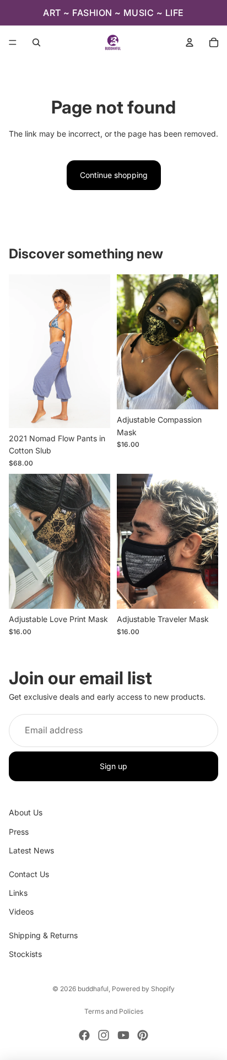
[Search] (36, 42)
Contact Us (29, 874)
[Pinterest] (142, 1035)
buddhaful (93, 989)
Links (18, 892)
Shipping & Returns (43, 935)
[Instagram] (103, 1035)
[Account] (189, 42)
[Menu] (12, 42)
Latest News (31, 850)
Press (19, 831)
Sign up (113, 766)
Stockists (25, 954)
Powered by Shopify (143, 989)
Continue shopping (114, 175)
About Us (25, 812)
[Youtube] (123, 1035)
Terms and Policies (113, 1011)
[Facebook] (84, 1035)
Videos (21, 911)
